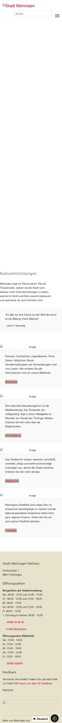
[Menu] (57, 16)
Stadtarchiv (12, 481)
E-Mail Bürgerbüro (16, 629)
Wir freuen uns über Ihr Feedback (33, 683)
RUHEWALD (13, 436)
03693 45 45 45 (15, 622)
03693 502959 (15, 663)
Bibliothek (11, 382)
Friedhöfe (11, 530)
